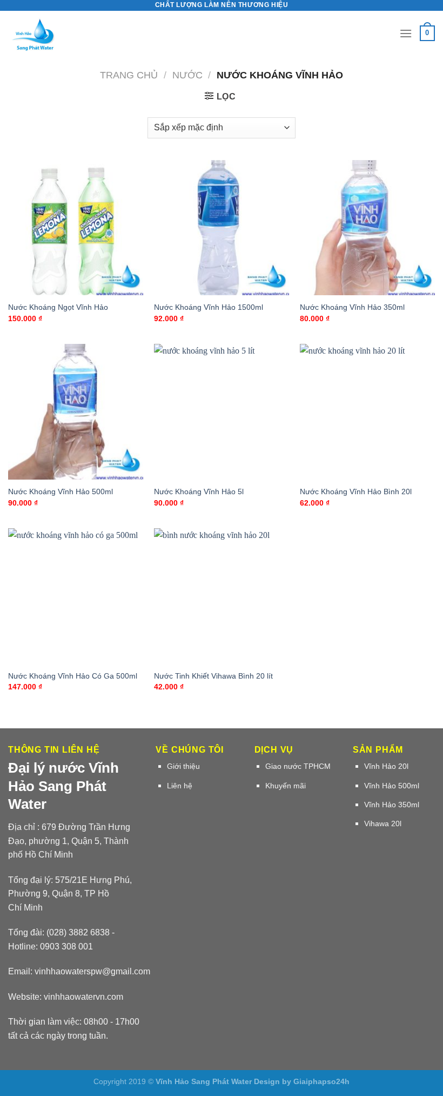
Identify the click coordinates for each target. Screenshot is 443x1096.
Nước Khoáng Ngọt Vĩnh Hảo (58, 307)
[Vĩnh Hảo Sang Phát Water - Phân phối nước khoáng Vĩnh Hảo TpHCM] (53, 33)
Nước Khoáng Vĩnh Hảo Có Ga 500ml (72, 676)
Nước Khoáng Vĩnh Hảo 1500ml (208, 307)
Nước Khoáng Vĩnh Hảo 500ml (60, 491)
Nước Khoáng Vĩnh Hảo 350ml (352, 307)
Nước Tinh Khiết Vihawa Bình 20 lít (213, 676)
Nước (187, 75)
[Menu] (405, 33)
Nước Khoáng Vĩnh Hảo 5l (199, 491)
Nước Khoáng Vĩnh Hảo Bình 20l (356, 491)
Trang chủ (129, 75)
